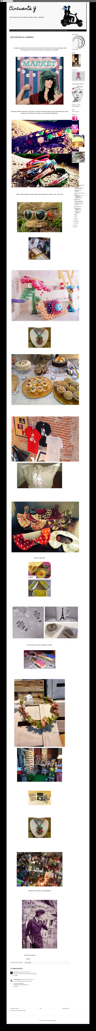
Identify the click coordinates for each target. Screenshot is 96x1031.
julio (75, 180)
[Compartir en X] (27, 962)
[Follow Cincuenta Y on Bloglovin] (77, 101)
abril (75, 218)
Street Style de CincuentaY (61, 30)
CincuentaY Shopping (21, 30)
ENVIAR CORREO (75, 106)
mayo (75, 183)
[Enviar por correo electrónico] (25, 962)
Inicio (41, 1008)
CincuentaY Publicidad (49, 30)
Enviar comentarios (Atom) (21, 1010)
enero (75, 223)
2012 (74, 226)
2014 (74, 170)
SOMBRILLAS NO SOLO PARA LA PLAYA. (78, 188)
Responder (16, 975)
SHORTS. (76, 216)
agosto (75, 178)
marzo (75, 219)
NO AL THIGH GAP (77, 206)
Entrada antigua (65, 1008)
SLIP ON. (76, 214)
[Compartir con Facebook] (29, 962)
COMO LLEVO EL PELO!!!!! (79, 193)
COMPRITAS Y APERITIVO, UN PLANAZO (79, 186)
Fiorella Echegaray (17, 979)
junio (75, 182)
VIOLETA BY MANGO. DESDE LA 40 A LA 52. (79, 202)
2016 (74, 167)
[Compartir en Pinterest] (30, 962)
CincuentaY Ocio (30, 30)
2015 (74, 169)
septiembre (76, 177)
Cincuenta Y (22, 8)
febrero (75, 221)
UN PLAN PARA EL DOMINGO (77, 212)
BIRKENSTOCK (77, 199)
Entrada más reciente (15, 1008)
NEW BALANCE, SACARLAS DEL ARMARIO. (78, 209)
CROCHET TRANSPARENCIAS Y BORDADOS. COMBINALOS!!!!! (79, 196)
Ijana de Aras (16, 972)
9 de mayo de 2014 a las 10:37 (25, 972)
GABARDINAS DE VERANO (77, 191)
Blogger (54, 1020)
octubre (75, 175)
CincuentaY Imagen (40, 30)
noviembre (76, 173)
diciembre (76, 172)
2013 (74, 225)
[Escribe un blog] (26, 962)
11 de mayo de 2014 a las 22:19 (28, 979)
